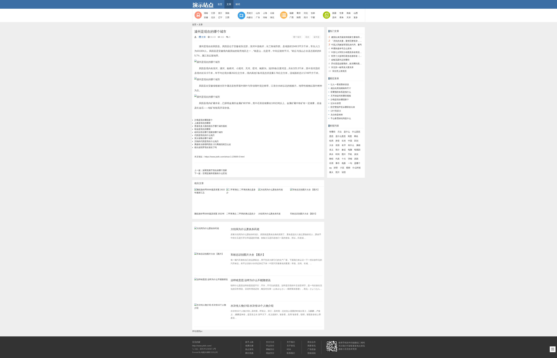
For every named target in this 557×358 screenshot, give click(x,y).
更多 (356, 17)
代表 (338, 159)
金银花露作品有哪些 (340, 60)
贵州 (334, 17)
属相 (358, 145)
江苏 (213, 13)
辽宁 (220, 17)
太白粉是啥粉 (337, 114)
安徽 (206, 17)
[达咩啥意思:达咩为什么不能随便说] (211, 280)
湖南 (206, 13)
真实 (356, 154)
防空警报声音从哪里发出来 (343, 107)
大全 (331, 145)
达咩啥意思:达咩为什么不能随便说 (251, 280)
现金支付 (270, 353)
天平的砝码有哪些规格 (341, 96)
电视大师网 (205, 352)
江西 (227, 17)
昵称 (348, 168)
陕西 (299, 17)
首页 (220, 4)
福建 (292, 13)
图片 (344, 154)
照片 (338, 172)
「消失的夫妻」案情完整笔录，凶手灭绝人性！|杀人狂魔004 (358, 41)
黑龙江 (250, 13)
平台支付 (270, 346)
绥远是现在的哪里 (202, 129)
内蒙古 (250, 17)
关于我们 (291, 342)
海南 (349, 13)
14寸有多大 (336, 111)
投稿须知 (312, 353)
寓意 (350, 136)
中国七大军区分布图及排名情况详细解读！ (350, 52)
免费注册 (249, 346)
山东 (258, 13)
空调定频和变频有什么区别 (214, 173)
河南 (265, 17)
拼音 (338, 141)
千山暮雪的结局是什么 (341, 118)
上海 (265, 13)
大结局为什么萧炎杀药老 (245, 229)
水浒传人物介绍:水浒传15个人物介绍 (252, 305)
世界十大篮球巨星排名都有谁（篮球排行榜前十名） (354, 56)
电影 (344, 163)
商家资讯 (312, 346)
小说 (342, 168)
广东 (258, 17)
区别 (356, 141)
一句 (350, 163)
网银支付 (270, 349)
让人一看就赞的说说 (340, 84)
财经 (238, 4)
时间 (338, 154)
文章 (229, 4)
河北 (306, 13)
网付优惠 (249, 353)
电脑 (350, 150)
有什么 (351, 145)
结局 (331, 141)
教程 (331, 159)
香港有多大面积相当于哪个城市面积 (210, 126)
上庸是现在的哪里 (202, 123)
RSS (289, 349)
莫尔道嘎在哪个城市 (203, 138)
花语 (338, 145)
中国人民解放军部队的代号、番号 (346, 45)
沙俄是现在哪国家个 (203, 120)
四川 (306, 17)
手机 (350, 154)
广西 (292, 17)
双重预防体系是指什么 (341, 92)
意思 (331, 136)
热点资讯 (249, 349)
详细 (350, 159)
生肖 (344, 141)
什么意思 (356, 132)
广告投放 (312, 349)
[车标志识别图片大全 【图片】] (209, 255)
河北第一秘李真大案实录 (342, 67)
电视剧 (357, 150)
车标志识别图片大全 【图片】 (248, 254)
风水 (331, 154)
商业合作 (312, 342)
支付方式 (270, 342)
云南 (272, 13)
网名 (356, 136)
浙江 (220, 13)
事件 (338, 163)
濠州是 (316, 37)
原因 (356, 159)
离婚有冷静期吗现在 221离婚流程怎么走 (212, 144)
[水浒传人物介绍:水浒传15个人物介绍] (211, 309)
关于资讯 (291, 346)
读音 (344, 172)
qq (330, 168)
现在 (307, 37)
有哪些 (332, 132)
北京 (213, 17)
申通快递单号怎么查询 (341, 48)
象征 (344, 150)
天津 (349, 17)
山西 (356, 13)
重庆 (299, 13)
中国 (350, 141)
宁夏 (313, 17)
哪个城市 (297, 37)
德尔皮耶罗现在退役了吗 (205, 147)
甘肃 (341, 13)
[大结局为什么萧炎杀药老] (206, 229)
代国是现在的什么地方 (204, 135)
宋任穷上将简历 (339, 71)
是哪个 (357, 163)
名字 (344, 145)
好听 (336, 168)
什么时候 (356, 168)
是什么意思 (341, 136)
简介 (338, 150)
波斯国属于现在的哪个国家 (214, 170)
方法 (340, 132)
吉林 (313, 13)
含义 (331, 150)
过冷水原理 (336, 103)
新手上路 (249, 342)
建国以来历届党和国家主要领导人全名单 (349, 37)
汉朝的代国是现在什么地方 (206, 141)
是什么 (347, 132)
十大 (344, 159)
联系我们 (291, 353)
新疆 (334, 13)
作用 (331, 163)
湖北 (272, 17)
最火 (331, 172)
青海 (341, 17)
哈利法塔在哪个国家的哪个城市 (208, 132)
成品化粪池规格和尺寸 (341, 88)
